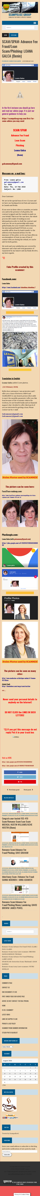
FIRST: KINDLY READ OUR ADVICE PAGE (13, 996)
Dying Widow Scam (27, 868)
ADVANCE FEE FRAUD (14, 813)
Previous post (14, 790)
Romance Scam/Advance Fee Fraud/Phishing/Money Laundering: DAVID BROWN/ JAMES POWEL (19, 905)
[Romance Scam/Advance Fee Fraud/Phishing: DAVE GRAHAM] (20, 840)
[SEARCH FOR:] (20, 27)
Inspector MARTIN (15, 61)
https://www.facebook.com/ (18, 287)
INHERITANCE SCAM (8, 870)
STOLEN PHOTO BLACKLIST (10, 1032)
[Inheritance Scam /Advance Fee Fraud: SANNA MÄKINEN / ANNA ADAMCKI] (20, 865)
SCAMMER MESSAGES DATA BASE (28, 815)
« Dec (4, 1085)
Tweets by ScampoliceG (10, 1133)
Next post (27, 790)
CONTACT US (6, 987)
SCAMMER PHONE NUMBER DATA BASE (13, 899)
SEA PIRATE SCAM (7, 847)
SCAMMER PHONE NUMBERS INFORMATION (14, 1028)
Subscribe (7, 1154)
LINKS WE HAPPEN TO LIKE (9, 1019)
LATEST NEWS (25, 813)
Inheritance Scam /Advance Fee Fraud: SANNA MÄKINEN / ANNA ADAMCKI (18, 878)
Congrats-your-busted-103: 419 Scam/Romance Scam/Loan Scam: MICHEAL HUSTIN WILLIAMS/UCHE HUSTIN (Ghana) (17, 823)
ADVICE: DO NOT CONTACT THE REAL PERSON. (15, 1001)
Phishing (5, 815)
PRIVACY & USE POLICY (9, 1023)
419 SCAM (5, 813)
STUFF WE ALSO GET (15, 874)
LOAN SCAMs (33, 813)
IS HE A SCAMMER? (7, 1010)
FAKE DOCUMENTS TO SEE (9, 992)
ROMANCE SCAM (13, 815)
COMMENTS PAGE (7, 983)
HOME (3, 1005)
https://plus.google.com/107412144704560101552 (17, 762)
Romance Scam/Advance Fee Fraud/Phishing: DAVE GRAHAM (15, 851)
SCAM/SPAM (32, 870)
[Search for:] (20, 931)
